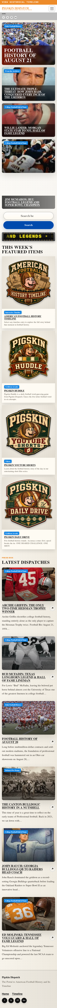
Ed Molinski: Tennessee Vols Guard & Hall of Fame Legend (21, 937)
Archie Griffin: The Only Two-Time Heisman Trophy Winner (24, 608)
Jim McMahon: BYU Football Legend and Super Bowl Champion (22, 202)
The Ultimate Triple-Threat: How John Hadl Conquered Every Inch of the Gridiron (24, 93)
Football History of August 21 (20, 55)
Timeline (17, 993)
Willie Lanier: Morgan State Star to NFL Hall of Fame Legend (24, 130)
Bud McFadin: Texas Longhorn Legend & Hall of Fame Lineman (24, 677)
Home (5, 993)
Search (28, 225)
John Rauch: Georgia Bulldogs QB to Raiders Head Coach (22, 869)
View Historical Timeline (20, 2)
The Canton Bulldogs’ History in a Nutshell (21, 806)
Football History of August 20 (19, 740)
